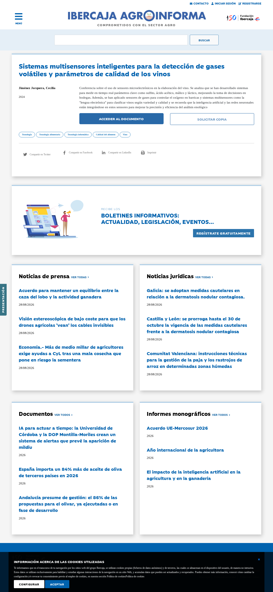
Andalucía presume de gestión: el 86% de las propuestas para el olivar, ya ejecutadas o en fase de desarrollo (68, 503)
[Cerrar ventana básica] (259, 559)
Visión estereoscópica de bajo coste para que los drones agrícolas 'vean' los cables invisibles (72, 321)
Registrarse (251, 3)
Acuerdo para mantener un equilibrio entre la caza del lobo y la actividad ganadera (69, 293)
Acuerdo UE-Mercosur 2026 (177, 428)
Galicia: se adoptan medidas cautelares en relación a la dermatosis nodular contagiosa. (196, 293)
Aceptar (57, 584)
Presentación (3, 300)
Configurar (29, 584)
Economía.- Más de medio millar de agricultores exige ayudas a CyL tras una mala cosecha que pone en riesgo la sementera (71, 353)
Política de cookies (135, 576)
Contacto (201, 3)
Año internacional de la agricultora (185, 450)
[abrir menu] (19, 16)
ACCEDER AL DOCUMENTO (121, 118)
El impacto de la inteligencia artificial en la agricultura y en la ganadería (194, 474)
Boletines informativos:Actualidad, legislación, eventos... (157, 218)
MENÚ (18, 23)
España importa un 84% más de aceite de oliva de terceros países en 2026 (70, 472)
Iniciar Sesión (225, 3)
